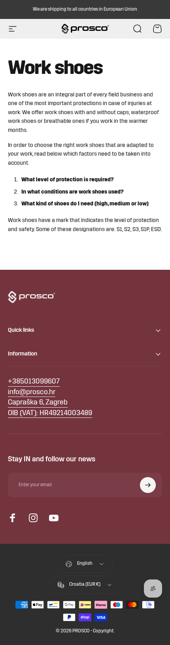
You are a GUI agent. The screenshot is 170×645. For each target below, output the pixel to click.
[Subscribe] (148, 485)
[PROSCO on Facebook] (12, 518)
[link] (38, 403)
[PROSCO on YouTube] (54, 518)
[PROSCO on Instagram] (33, 518)
